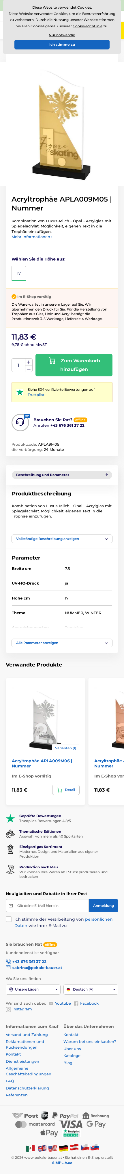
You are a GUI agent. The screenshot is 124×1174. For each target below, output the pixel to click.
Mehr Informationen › (32, 236)
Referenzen (17, 1095)
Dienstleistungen (22, 1061)
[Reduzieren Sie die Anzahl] (28, 368)
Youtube (63, 1003)
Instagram (22, 1009)
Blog (67, 1062)
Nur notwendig (62, 35)
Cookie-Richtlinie (87, 26)
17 (19, 273)
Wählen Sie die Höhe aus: (38, 259)
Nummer (18, 365)
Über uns (72, 1048)
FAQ (10, 1081)
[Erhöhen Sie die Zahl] (28, 362)
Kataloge (71, 1055)
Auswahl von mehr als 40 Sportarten (51, 836)
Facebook (89, 1003)
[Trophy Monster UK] (42, 1148)
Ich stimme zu (62, 44)
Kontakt (13, 1054)
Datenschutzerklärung (27, 1088)
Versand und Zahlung (27, 1034)
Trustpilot (36, 394)
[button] (62, 539)
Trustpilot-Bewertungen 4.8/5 (45, 821)
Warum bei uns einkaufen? (89, 1041)
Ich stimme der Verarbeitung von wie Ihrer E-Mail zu (63, 922)
